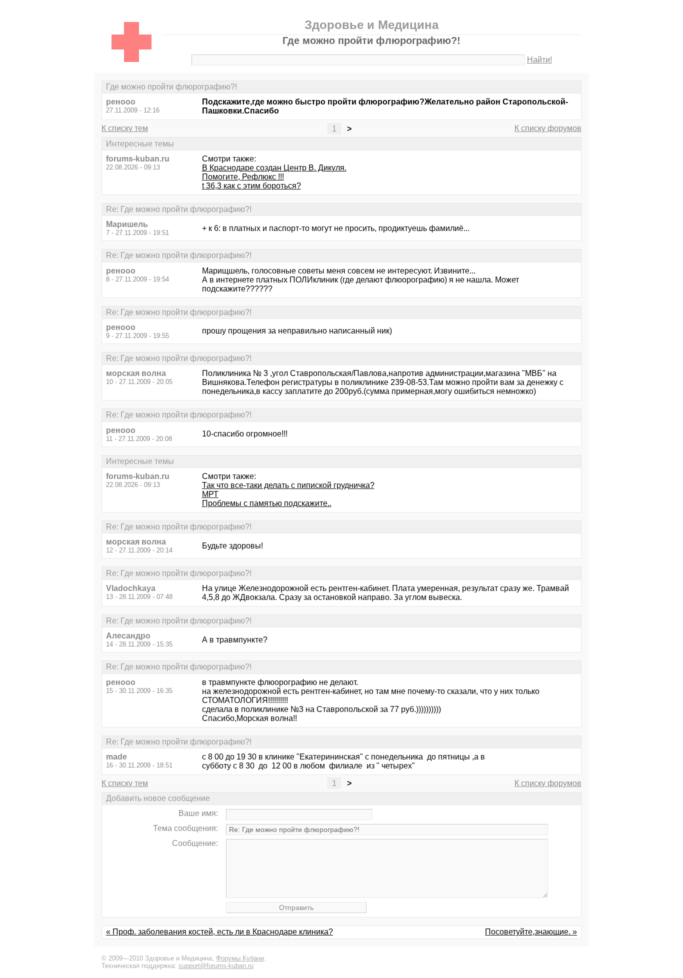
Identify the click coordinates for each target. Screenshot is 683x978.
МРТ (210, 494)
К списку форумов (548, 128)
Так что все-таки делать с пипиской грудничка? (288, 485)
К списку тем (125, 128)
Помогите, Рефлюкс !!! (243, 176)
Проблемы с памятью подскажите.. (267, 503)
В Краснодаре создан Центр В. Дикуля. (274, 168)
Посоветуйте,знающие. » (531, 932)
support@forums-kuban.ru (216, 966)
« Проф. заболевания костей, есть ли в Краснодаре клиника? (219, 932)
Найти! (539, 60)
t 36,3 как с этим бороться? (251, 186)
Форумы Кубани (240, 958)
